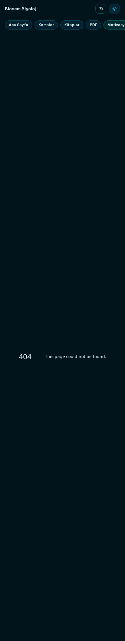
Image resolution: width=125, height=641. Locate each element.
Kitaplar (71, 25)
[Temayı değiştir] (114, 9)
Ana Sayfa (18, 25)
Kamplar (46, 25)
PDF (93, 25)
